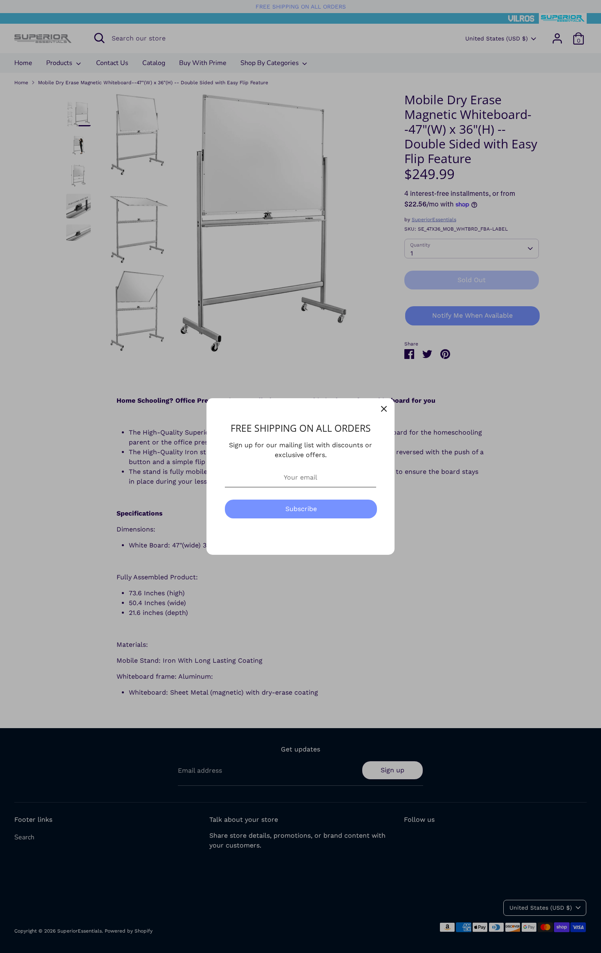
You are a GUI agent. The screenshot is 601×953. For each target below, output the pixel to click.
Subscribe (301, 509)
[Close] (384, 409)
